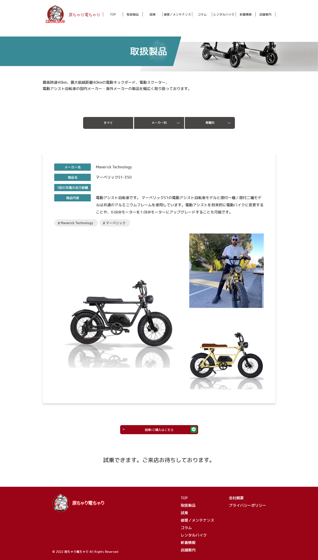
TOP (113, 14)
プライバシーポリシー (247, 505)
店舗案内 (265, 14)
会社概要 (236, 497)
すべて (108, 123)
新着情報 (246, 14)
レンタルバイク (223, 14)
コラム (202, 14)
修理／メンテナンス (177, 14)
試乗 (152, 14)
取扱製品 (133, 14)
